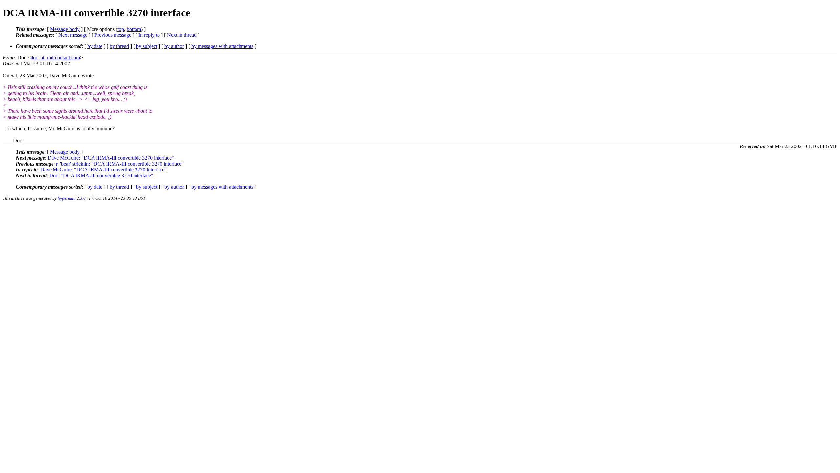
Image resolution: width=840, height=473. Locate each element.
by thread (119, 46)
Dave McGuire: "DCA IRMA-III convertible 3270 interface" (111, 158)
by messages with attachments (222, 46)
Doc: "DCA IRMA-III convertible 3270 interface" (101, 175)
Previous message (112, 35)
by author (174, 46)
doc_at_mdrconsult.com (55, 57)
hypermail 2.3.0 (72, 198)
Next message (72, 35)
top (120, 29)
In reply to (149, 35)
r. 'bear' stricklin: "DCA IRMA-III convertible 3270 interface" (120, 164)
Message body (65, 29)
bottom (134, 29)
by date (94, 46)
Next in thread (182, 35)
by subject (146, 46)
